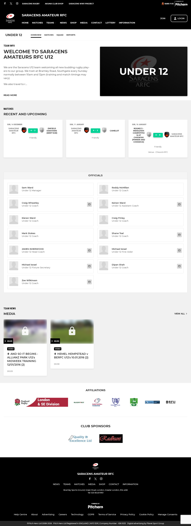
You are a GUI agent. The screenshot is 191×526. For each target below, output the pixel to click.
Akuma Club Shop (54, 4)
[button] (25, 23)
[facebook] (5, 4)
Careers (63, 514)
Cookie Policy (146, 514)
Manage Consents (167, 514)
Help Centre (20, 514)
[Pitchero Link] (181, 5)
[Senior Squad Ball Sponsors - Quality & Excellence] (80, 439)
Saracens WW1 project (81, 4)
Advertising (48, 514)
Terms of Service (107, 514)
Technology (77, 514)
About (34, 514)
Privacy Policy (127, 514)
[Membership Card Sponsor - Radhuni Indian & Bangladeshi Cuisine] (111, 439)
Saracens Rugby (31, 4)
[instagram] (17, 4)
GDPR (91, 514)
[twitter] (11, 4)
